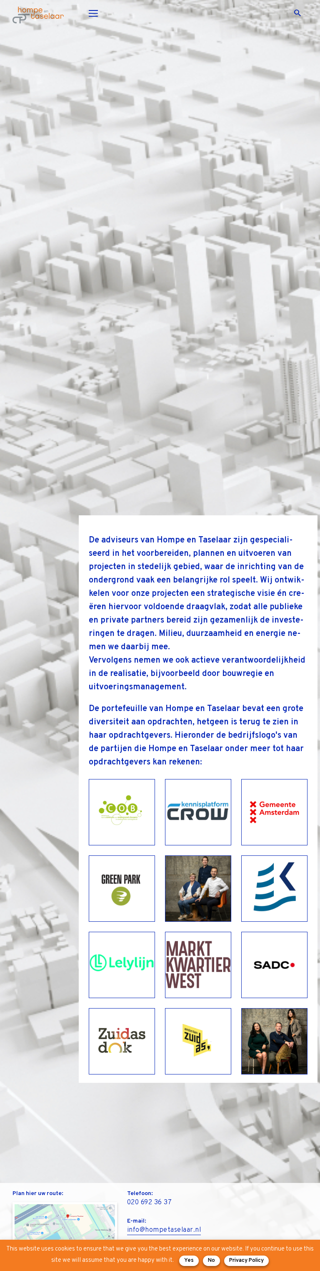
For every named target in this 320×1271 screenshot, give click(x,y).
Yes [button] (189, 1260)
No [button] (211, 1260)
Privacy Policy (246, 1260)
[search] (301, 13)
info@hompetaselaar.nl (164, 1230)
